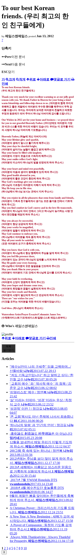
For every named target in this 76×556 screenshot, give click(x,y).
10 (25, 548)
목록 (8, 348)
